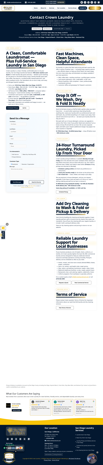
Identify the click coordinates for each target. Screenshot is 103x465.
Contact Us (82, 8)
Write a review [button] (16, 410)
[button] (96, 407)
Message (12, 166)
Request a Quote (63, 282)
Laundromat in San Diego (83, 435)
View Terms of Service (65, 308)
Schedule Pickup (95, 8)
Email (11, 136)
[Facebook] (85, 2)
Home (36, 8)
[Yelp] (91, 2)
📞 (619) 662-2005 (31, 185)
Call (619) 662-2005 (58, 28)
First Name (12, 121)
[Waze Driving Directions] (98, 2)
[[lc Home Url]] (7, 8)
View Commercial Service (81, 282)
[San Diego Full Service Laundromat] (92, 458)
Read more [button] (56, 413)
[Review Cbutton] (9, 458)
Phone (11, 143)
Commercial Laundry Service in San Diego (86, 446)
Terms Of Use (55, 460)
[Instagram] (88, 2)
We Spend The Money (74, 458)
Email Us (68, 28)
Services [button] (51, 8)
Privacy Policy (47, 460)
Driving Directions (57, 454)
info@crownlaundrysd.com (80, 277)
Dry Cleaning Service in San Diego (85, 450)
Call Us (24, 108)
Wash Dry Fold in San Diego (84, 438)
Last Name (12, 129)
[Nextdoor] (95, 2)
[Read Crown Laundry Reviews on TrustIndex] (9, 448)
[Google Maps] (81, 2)
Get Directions (47, 28)
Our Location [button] (61, 8)
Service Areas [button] (72, 8)
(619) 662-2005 (32, 2)
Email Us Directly (36, 182)
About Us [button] (43, 8)
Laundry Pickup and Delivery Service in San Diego (86, 441)
